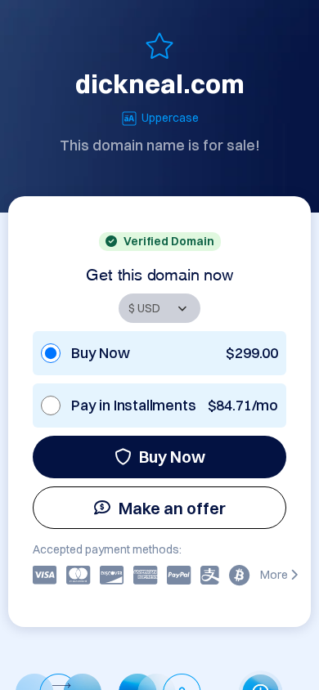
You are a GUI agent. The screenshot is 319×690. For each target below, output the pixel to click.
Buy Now (172, 456)
